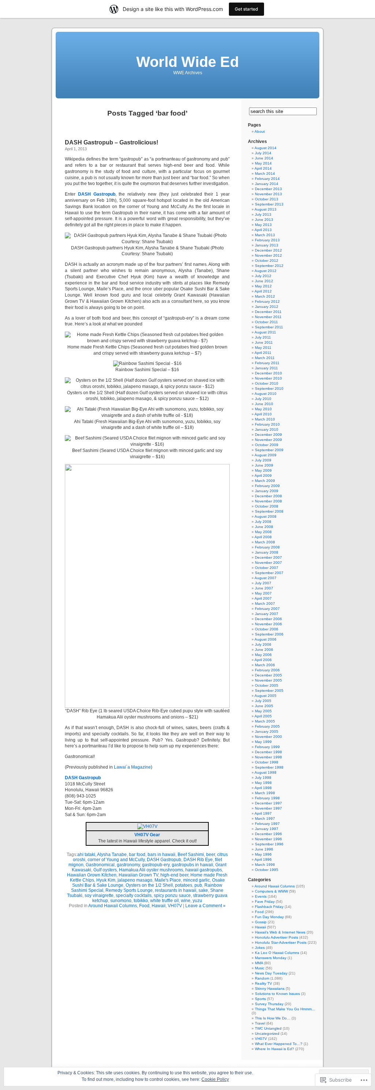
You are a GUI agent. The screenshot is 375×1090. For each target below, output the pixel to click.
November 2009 (268, 440)
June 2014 (264, 158)
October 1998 (266, 762)
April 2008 (263, 537)
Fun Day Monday (269, 917)
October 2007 (266, 568)
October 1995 (266, 870)
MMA (259, 963)
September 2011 (269, 327)
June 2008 (264, 527)
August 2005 (265, 696)
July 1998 (263, 778)
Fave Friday (265, 901)
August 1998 (265, 772)
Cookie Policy (215, 1079)
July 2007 (263, 583)
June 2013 (264, 220)
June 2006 (264, 650)
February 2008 (267, 547)
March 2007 (265, 603)
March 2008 (265, 542)
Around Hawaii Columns (112, 905)
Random (262, 978)
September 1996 (269, 844)
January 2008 (266, 552)
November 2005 (268, 680)
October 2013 (266, 199)
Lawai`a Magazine (132, 767)
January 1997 (266, 829)
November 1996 (268, 839)
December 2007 (268, 557)
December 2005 (268, 675)
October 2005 (266, 685)
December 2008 (268, 496)
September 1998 (269, 767)
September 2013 (269, 204)
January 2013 (266, 245)
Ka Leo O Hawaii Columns (277, 953)
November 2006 (268, 624)
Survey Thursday (269, 1004)
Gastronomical (100, 864)
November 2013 (268, 194)
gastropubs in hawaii (192, 864)
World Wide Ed (187, 62)
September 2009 (269, 450)
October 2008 (266, 506)
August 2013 (265, 209)
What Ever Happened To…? (278, 1044)
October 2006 (266, 629)
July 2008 (263, 522)
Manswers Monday (270, 958)
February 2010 (267, 424)
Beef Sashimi (191, 854)
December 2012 (268, 250)
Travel (260, 1023)
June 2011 (264, 342)
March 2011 (265, 358)
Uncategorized (267, 1033)
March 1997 (265, 818)
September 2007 (269, 573)
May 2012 (263, 286)
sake (203, 890)
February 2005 (267, 726)
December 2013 (268, 189)
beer (210, 854)
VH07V (175, 905)
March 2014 (265, 173)
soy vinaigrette (99, 895)
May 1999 (263, 742)
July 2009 (263, 460)
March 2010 (265, 419)
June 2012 (264, 281)
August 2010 (265, 394)
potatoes (183, 885)
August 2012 (265, 271)
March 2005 (265, 721)
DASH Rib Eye (198, 859)
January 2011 (266, 368)
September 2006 (269, 634)
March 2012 (265, 296)
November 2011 (268, 317)
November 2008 (268, 501)
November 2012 (268, 255)
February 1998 (267, 798)
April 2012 (263, 291)
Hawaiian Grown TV (138, 875)
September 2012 (269, 266)
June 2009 (264, 465)
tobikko (141, 900)
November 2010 (268, 378)
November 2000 (268, 737)
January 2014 (266, 184)
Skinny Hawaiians (270, 989)
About (260, 131)
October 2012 (266, 261)
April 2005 (263, 716)
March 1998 (265, 793)
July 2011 (263, 337)
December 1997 (268, 803)
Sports (260, 999)
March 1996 (265, 865)
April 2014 (263, 168)
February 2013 (267, 240)
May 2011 (263, 348)
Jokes (260, 948)
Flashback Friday (269, 907)
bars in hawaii (161, 854)
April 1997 (263, 813)
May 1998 (263, 783)
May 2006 (263, 655)
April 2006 (263, 660)
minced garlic (196, 880)
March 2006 (265, 665)
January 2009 (266, 491)
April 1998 (263, 788)
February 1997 (267, 824)
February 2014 (267, 179)
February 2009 (267, 486)
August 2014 (265, 148)
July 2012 (263, 276)
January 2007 (266, 614)
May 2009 (263, 470)
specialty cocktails (134, 895)
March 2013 (265, 235)
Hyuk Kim (105, 880)
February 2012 (267, 301)
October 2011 (266, 322)
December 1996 (268, 834)
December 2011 (268, 312)
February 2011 (267, 363)
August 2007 (265, 578)
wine (185, 900)
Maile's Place (168, 880)
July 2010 (263, 399)
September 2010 (269, 388)
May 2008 (263, 532)
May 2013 (263, 225)
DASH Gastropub (164, 859)
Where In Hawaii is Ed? (274, 1049)
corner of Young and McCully (116, 859)
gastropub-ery (156, 864)
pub (198, 885)
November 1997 (268, 808)
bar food (137, 854)
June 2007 (264, 588)
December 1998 (268, 752)
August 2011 (265, 332)
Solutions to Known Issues (277, 994)
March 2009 (265, 481)
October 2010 (266, 383)
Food (144, 905)
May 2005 (263, 711)
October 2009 (266, 445)
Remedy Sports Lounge (129, 890)
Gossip (261, 922)
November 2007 (268, 563)
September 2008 (269, 511)
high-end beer (174, 875)
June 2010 (264, 404)
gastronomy (128, 864)
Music (259, 968)
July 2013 (263, 214)
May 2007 (263, 593)
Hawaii (159, 905)
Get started (246, 9)
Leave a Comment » (205, 905)
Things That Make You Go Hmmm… (285, 1009)
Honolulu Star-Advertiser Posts (281, 942)
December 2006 (268, 619)
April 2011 (263, 353)
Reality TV (263, 983)
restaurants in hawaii (175, 890)
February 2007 (267, 609)
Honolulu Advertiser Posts (276, 937)
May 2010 (263, 409)
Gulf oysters (105, 869)
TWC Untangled (268, 1028)
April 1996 (263, 859)
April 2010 (263, 414)
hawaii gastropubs (203, 869)
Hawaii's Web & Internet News (280, 932)
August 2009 (265, 455)
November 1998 (268, 757)
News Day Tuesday (271, 973)
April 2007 (263, 598)
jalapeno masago (135, 880)
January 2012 (266, 307)
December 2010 (268, 373)
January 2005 (266, 731)
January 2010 (266, 429)
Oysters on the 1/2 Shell (149, 885)
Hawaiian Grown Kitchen (91, 875)
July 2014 (263, 153)
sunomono (120, 900)
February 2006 (267, 670)
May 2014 (263, 163)
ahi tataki (86, 854)
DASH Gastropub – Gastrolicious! (111, 142)
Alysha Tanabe (112, 854)
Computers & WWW (271, 891)
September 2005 (269, 691)
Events (261, 896)
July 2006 (263, 644)
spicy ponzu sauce (172, 895)
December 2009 (268, 435)
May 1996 (263, 854)
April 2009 (263, 476)
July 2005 (263, 701)
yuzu (197, 900)
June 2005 (264, 706)
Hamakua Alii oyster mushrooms (151, 869)
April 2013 (263, 230)
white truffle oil (164, 900)
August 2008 (265, 516)
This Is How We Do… (272, 1018)
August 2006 (265, 639)
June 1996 (264, 849)
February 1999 (267, 747)
